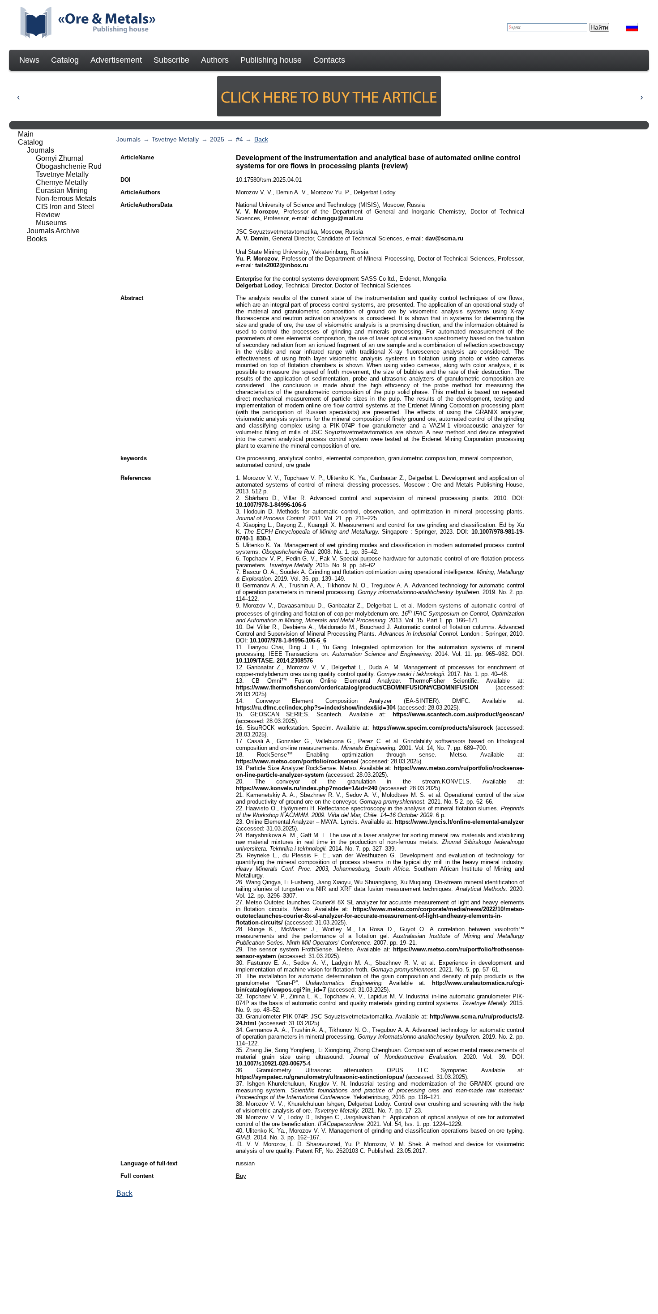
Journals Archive (53, 231)
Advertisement (116, 60)
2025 (217, 139)
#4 (239, 139)
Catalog (65, 60)
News (29, 60)
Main (26, 134)
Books (37, 239)
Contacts (329, 60)
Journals (128, 139)
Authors (215, 60)
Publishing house (271, 60)
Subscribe (171, 60)
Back (261, 139)
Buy (241, 1176)
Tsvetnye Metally (175, 139)
